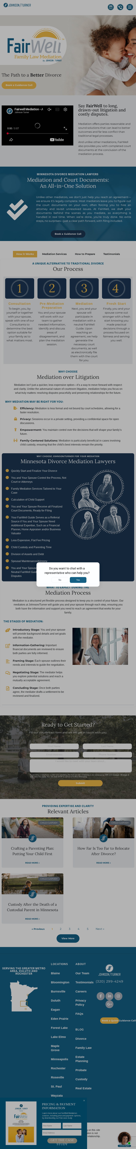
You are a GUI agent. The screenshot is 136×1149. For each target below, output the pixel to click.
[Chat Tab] (68, 574)
